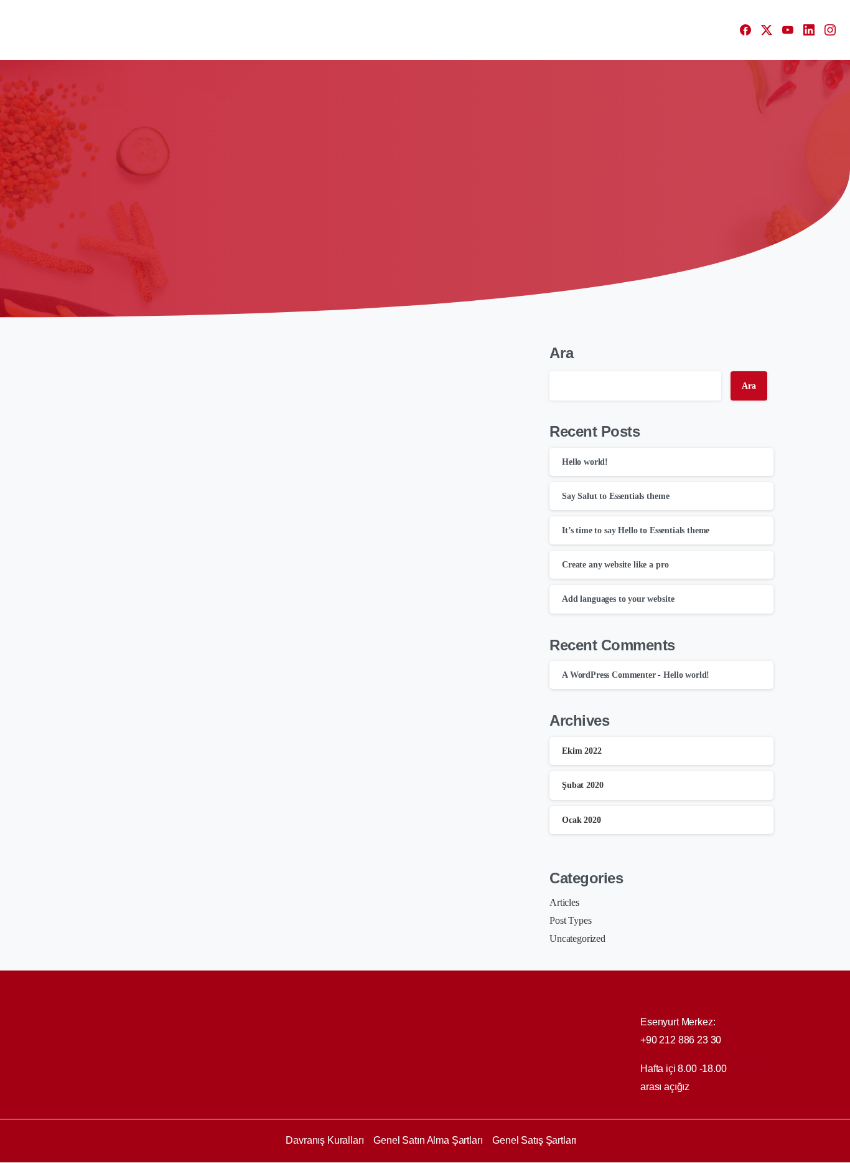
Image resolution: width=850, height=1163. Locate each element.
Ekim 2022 (582, 751)
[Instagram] (830, 30)
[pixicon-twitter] (686, 1152)
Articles (564, 902)
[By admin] (96, 373)
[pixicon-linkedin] (736, 1152)
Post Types (570, 920)
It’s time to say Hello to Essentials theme (635, 530)
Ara (561, 352)
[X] (766, 30)
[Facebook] (745, 30)
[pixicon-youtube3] (711, 1152)
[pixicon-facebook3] (661, 1152)
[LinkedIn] (809, 30)
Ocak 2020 (581, 820)
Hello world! (140, 538)
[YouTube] (787, 30)
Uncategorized (432, 202)
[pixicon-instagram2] (761, 1152)
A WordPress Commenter (609, 675)
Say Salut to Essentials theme (615, 496)
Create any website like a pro (615, 564)
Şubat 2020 (582, 785)
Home (375, 202)
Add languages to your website (618, 599)
